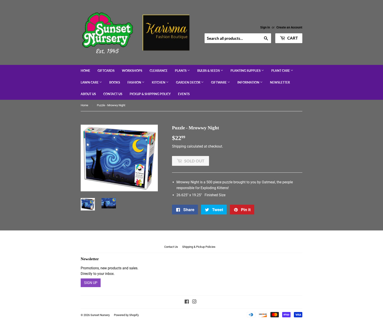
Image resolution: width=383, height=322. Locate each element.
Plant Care (281, 70)
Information (248, 82)
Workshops (132, 70)
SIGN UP (90, 283)
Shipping (179, 146)
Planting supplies (246, 70)
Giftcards (106, 70)
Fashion (134, 82)
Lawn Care (90, 82)
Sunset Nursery (100, 315)
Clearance (159, 70)
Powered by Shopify (126, 315)
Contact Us (112, 94)
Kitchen (159, 82)
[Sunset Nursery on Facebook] (186, 302)
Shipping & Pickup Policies (198, 246)
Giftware (219, 82)
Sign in (265, 27)
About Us (88, 94)
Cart (292, 38)
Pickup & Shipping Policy (150, 94)
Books (114, 82)
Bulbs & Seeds (209, 70)
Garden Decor (188, 82)
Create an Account (289, 27)
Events (184, 94)
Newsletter (280, 82)
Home (85, 70)
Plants (181, 70)
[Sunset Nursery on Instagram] (194, 302)
